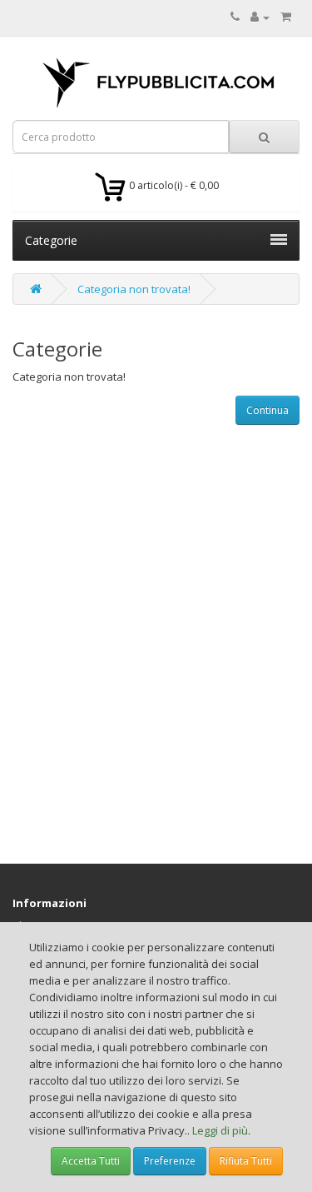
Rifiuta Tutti (246, 1161)
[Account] (260, 16)
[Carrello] (285, 16)
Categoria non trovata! (134, 289)
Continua (267, 410)
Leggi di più (220, 1130)
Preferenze (170, 1161)
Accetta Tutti (91, 1161)
